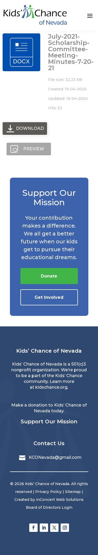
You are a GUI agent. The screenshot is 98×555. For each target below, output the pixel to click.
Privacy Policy (48, 491)
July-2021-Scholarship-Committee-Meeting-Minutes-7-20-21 (71, 52)
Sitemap (73, 491)
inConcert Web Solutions (60, 499)
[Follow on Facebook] (33, 527)
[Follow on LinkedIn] (44, 527)
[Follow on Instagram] (65, 527)
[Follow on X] (54, 527)
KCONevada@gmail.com (55, 457)
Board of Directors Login (49, 507)
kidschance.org (51, 387)
